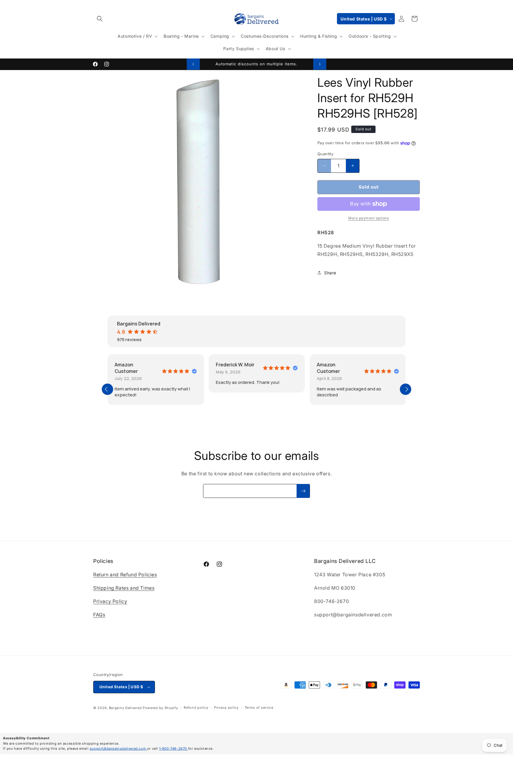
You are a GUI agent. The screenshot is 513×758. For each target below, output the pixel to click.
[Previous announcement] (193, 64)
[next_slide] (405, 389)
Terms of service (259, 708)
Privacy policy (226, 708)
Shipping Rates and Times (123, 588)
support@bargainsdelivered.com (118, 748)
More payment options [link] (368, 218)
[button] (99, 18)
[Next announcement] (319, 64)
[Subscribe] (303, 491)
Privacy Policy (110, 601)
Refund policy (196, 708)
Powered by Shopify (160, 708)
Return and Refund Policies (125, 575)
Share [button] (330, 272)
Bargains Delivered (125, 708)
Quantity (325, 153)
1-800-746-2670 (173, 748)
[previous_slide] (107, 389)
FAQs (99, 615)
